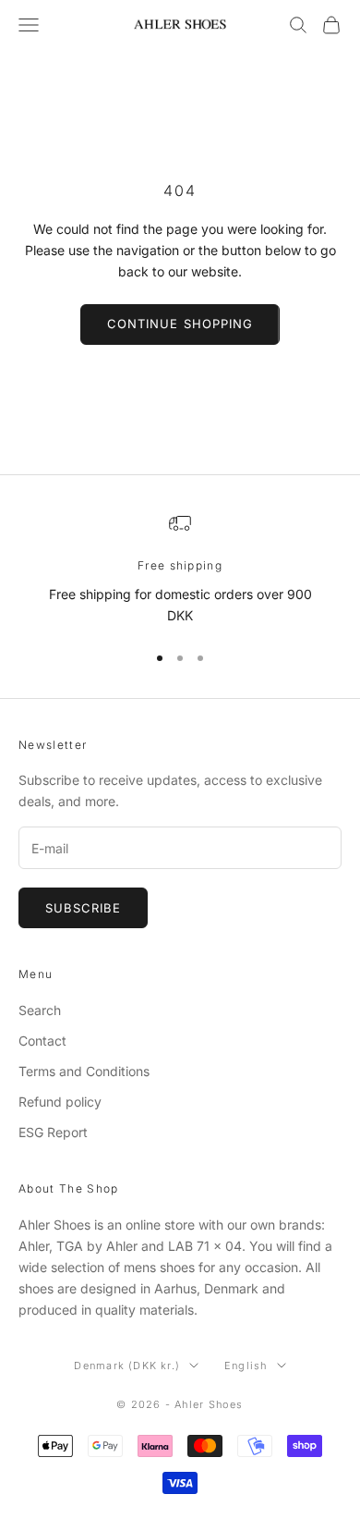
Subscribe (83, 907)
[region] (180, 569)
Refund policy (60, 1101)
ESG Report (53, 1132)
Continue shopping (180, 323)
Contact (42, 1040)
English (245, 1365)
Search (39, 1010)
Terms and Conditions (84, 1071)
